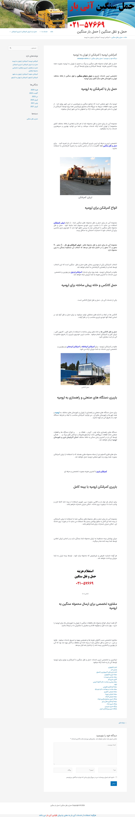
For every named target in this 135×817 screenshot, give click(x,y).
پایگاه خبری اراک (112, 704)
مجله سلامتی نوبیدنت (110, 677)
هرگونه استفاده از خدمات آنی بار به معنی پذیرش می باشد (67, 815)
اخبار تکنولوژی (112, 667)
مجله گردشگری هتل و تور (109, 701)
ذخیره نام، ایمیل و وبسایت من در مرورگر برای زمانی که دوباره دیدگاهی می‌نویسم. (90, 777)
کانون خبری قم (112, 679)
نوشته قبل (123, 723)
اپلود (115, 684)
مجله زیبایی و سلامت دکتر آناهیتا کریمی (105, 682)
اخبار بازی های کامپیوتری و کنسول (106, 672)
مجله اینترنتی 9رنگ (111, 697)
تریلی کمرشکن (59, 222)
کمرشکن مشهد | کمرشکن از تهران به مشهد (25, 74)
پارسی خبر (114, 669)
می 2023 (35, 96)
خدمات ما (44, 31)
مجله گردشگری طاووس (110, 687)
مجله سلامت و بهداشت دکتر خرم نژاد (106, 689)
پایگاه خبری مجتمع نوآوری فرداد (107, 699)
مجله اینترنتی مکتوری (110, 692)
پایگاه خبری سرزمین (111, 706)
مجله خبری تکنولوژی (110, 674)
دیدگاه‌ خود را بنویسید (110, 58)
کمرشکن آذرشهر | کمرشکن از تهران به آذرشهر (24, 77)
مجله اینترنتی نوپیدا (111, 694)
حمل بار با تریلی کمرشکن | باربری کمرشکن (24, 31)
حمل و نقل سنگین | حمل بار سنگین (102, 32)
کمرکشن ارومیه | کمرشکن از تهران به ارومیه (25, 61)
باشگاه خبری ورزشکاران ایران (108, 709)
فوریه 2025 (34, 90)
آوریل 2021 (34, 106)
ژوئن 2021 (34, 103)
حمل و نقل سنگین (96, 58)
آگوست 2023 (33, 93)
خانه (51, 31)
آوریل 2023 (34, 100)
